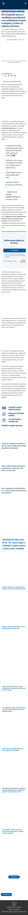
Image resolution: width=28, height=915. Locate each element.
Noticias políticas (20, 11)
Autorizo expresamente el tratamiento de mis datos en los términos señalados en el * (15, 255)
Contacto (14, 903)
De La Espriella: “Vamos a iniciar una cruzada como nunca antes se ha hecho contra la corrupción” (12, 831)
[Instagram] (13, 854)
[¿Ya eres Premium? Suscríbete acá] (4, 420)
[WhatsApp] (2, 75)
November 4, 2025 (11, 199)
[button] (26, 4)
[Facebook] (11, 75)
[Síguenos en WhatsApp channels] (4, 414)
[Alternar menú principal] (3, 3)
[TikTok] (15, 854)
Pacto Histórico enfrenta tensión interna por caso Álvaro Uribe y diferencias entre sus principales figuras (14, 709)
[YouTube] (18, 854)
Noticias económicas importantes (8, 11)
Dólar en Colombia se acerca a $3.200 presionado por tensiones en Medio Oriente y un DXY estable (13, 688)
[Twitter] (7, 854)
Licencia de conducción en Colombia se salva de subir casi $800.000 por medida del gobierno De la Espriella (13, 446)
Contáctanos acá (14, 877)
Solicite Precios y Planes (14, 907)
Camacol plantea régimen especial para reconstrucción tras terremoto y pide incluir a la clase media (13, 468)
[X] (5, 75)
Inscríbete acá (6, 894)
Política (14, 905)
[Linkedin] (10, 854)
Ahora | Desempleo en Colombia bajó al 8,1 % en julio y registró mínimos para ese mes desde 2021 (13, 490)
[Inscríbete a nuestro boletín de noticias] (4, 408)
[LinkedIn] (8, 75)
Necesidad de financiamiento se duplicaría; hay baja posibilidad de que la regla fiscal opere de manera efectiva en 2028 (13, 790)
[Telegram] (15, 75)
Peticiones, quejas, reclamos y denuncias (14, 911)
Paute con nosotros (14, 909)
